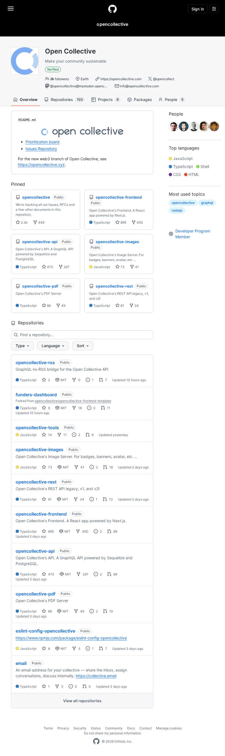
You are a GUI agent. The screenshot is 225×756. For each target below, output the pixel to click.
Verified (53, 69)
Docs (131, 728)
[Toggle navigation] (11, 8)
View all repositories (82, 700)
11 (108, 408)
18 (79, 408)
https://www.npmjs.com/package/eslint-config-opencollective (71, 638)
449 (40, 222)
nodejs (177, 210)
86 (48, 305)
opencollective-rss (35, 362)
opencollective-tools (37, 427)
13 (110, 499)
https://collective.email (96, 675)
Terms (48, 728)
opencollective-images (39, 449)
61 (122, 305)
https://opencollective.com (120, 79)
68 (115, 574)
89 (115, 531)
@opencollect (163, 79)
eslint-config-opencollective (45, 631)
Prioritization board (43, 141)
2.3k (24, 222)
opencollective (183, 203)
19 (110, 611)
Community (114, 728)
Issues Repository (41, 148)
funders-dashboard (36, 394)
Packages (143, 99)
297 (66, 267)
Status (96, 728)
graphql (207, 203)
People (174, 99)
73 (122, 267)
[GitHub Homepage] (96, 741)
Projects (108, 99)
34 (136, 305)
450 (139, 222)
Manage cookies (169, 728)
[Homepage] (112, 8)
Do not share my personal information (112, 733)
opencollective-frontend (41, 514)
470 (49, 267)
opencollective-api (35, 551)
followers (59, 79)
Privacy (63, 728)
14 (49, 435)
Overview (29, 99)
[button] (22, 345)
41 (136, 267)
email (21, 663)
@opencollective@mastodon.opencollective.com (87, 86)
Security (80, 728)
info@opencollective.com (139, 86)
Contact (145, 728)
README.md (27, 120)
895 (123, 222)
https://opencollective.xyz (41, 164)
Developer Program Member (192, 234)
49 (62, 305)
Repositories (67, 99)
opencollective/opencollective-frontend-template (73, 401)
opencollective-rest (36, 482)
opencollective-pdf (35, 594)
